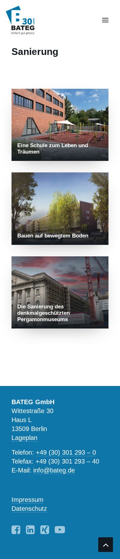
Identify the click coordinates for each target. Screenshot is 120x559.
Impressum (28, 499)
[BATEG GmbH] (23, 20)
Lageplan (24, 437)
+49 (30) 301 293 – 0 (66, 452)
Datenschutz (29, 508)
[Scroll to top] (105, 544)
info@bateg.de (54, 470)
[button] (105, 20)
